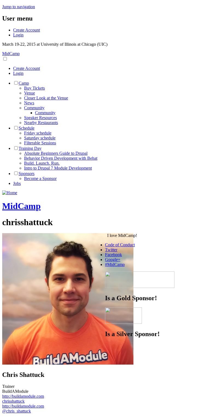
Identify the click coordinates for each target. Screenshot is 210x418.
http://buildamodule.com (23, 396)
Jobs (17, 183)
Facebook (113, 254)
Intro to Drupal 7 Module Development (58, 168)
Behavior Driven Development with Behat (60, 158)
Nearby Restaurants (41, 122)
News (29, 103)
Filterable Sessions (40, 143)
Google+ (112, 259)
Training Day (30, 148)
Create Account (26, 30)
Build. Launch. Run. (42, 163)
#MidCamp (115, 264)
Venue (29, 93)
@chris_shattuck (16, 411)
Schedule (26, 128)
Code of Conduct (120, 244)
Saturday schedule (40, 138)
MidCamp (11, 53)
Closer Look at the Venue (46, 98)
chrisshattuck (13, 401)
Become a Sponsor (40, 178)
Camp (24, 83)
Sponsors (26, 173)
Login (18, 35)
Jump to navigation (18, 6)
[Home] (9, 192)
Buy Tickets (34, 88)
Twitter (111, 249)
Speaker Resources (40, 117)
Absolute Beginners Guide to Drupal (56, 153)
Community (34, 107)
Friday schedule (37, 133)
